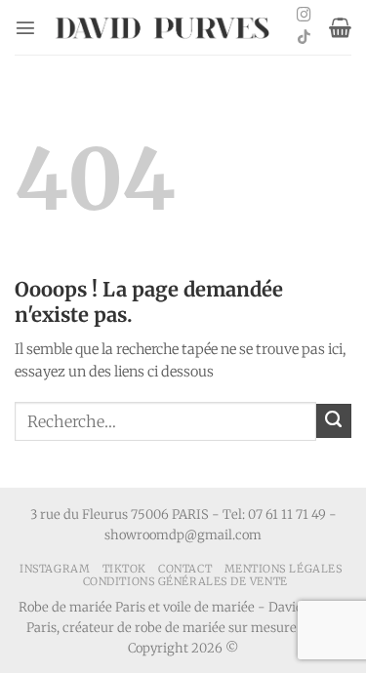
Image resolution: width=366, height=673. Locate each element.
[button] (25, 27)
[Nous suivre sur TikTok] (304, 38)
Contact (185, 568)
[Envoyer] (333, 421)
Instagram (55, 568)
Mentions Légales (283, 568)
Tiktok (124, 568)
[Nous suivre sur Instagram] (304, 15)
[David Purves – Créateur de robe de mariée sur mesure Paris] (164, 28)
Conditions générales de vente (185, 581)
